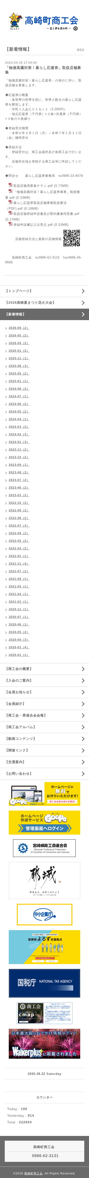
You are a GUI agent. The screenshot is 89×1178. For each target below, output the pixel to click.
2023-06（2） (19, 487)
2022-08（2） (19, 518)
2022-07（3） (19, 525)
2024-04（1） (19, 419)
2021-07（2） (19, 571)
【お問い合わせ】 (19, 773)
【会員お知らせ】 (19, 692)
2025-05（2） (19, 373)
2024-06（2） (19, 404)
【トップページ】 (19, 291)
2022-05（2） (19, 541)
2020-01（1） (19, 655)
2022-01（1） (19, 556)
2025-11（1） (19, 358)
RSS (80, 50)
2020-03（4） (19, 647)
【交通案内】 (15, 762)
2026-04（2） (19, 343)
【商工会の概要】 (19, 669)
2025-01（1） (19, 381)
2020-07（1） (19, 617)
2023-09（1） (19, 464)
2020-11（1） (19, 609)
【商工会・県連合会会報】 (26, 715)
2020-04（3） (19, 639)
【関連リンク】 (17, 750)
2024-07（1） (19, 396)
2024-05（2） (19, 411)
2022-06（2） (19, 533)
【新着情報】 (15, 314)
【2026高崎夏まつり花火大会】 (30, 302)
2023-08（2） (19, 472)
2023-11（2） (19, 449)
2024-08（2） (19, 388)
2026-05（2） (19, 335)
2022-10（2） (19, 503)
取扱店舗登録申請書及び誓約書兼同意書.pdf (47, 214)
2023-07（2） (19, 480)
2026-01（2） (19, 350)
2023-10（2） (19, 457)
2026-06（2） (19, 328)
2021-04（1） (19, 594)
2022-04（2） (19, 548)
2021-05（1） (19, 586)
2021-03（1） (19, 601)
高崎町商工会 (33, 1173)
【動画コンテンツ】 (21, 738)
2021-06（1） (19, 579)
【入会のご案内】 (19, 680)
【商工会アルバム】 (21, 727)
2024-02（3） (19, 434)
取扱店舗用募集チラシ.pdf (33, 186)
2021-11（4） (19, 563)
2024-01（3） (19, 442)
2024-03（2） (19, 426)
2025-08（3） (19, 366)
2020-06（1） (19, 624)
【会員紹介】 (15, 704)
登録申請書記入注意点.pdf (33, 224)
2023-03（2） (19, 495)
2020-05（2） (19, 632)
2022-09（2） (19, 510)
